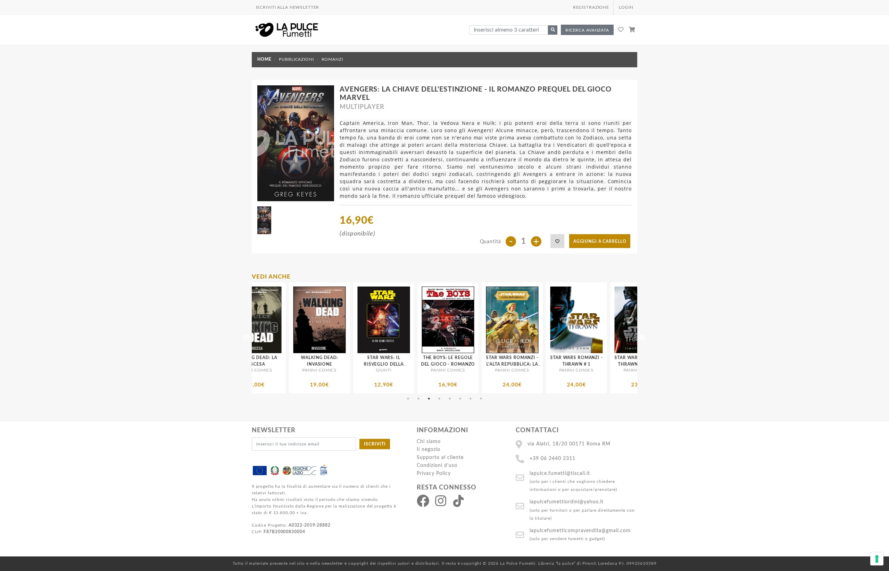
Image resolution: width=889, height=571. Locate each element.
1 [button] (408, 398)
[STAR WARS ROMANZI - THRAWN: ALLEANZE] (557, 320)
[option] (301, 337)
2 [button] (418, 398)
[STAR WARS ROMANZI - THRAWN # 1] (493, 320)
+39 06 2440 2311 (552, 458)
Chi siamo (429, 441)
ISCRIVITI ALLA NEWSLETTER (287, 7)
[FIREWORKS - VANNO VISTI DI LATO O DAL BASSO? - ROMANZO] (622, 320)
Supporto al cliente (440, 457)
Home (264, 59)
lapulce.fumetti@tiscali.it (560, 473)
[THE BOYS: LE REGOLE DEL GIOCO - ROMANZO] (365, 320)
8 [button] (480, 398)
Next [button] (642, 337)
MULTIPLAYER (362, 107)
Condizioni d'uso (437, 465)
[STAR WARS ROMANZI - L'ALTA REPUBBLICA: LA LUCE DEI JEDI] (429, 320)
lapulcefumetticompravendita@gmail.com (580, 530)
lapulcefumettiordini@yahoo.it (567, 501)
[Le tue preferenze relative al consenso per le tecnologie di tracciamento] (876, 558)
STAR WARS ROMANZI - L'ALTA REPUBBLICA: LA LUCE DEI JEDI (429, 364)
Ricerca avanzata (587, 30)
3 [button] (428, 398)
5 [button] (449, 398)
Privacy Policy (434, 473)
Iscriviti (375, 444)
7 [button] (470, 398)
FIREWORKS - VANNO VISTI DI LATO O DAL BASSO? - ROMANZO (622, 364)
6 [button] (460, 398)
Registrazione (591, 7)
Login (626, 7)
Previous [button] (246, 337)
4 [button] (439, 398)
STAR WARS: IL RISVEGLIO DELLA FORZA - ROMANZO (301, 364)
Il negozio (428, 449)
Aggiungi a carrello (599, 241)
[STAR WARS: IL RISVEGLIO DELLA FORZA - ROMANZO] (301, 320)
